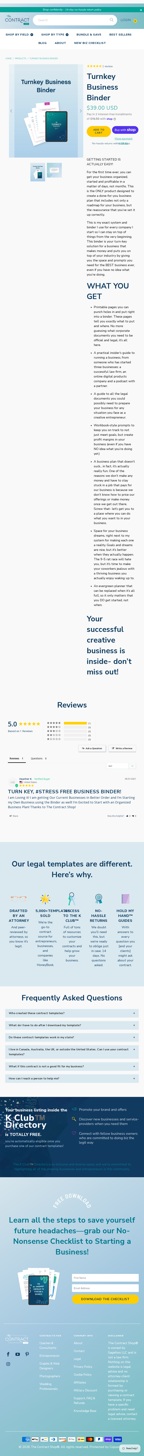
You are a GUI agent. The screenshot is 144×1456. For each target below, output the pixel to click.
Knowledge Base (85, 1411)
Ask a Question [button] (94, 748)
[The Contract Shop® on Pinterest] (27, 1354)
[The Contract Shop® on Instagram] (8, 1364)
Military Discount (85, 1390)
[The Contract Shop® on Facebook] (8, 1354)
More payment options (123, 141)
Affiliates (80, 1383)
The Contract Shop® (45, 1447)
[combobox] (75, 20)
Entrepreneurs (50, 1356)
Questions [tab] (36, 758)
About (78, 1343)
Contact (79, 1351)
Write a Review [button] (124, 748)
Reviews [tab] (14, 758)
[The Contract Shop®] (17, 20)
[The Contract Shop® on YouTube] (18, 1354)
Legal (77, 1359)
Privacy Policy (83, 1367)
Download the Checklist (105, 1299)
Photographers (50, 1376)
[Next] (80, 110)
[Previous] (11, 110)
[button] (128, 815)
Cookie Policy (83, 1375)
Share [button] (15, 815)
